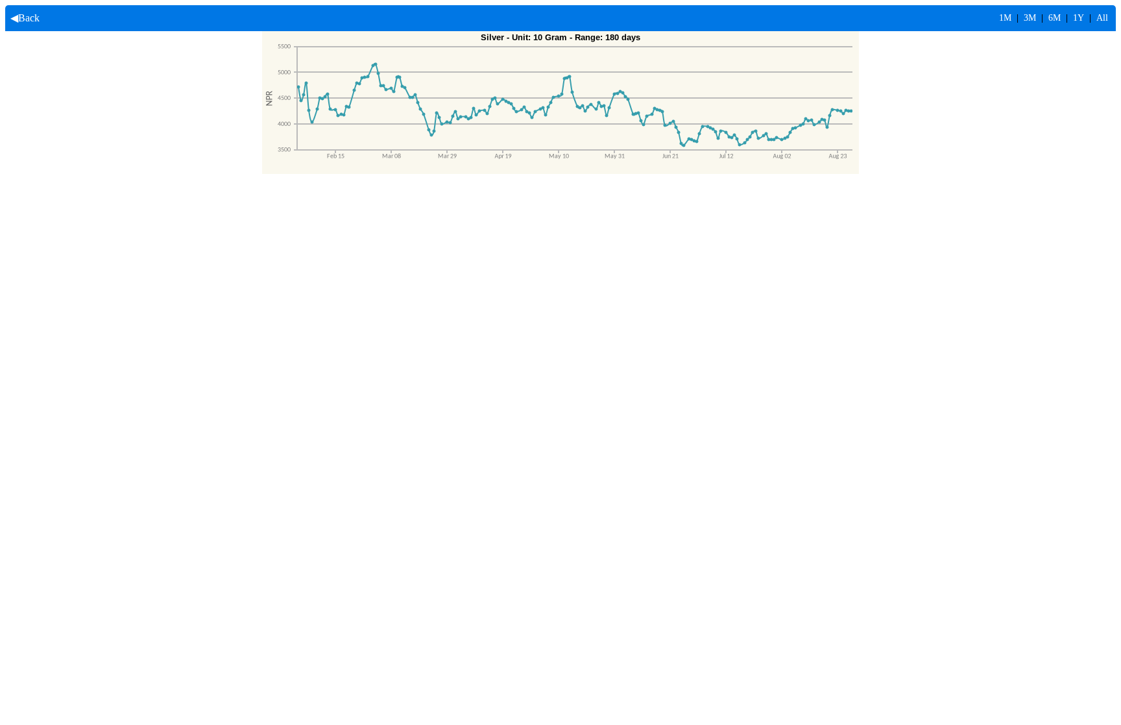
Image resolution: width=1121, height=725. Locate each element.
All (1102, 18)
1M (1005, 18)
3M (1030, 18)
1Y (1078, 18)
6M (1054, 18)
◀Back (22, 17)
